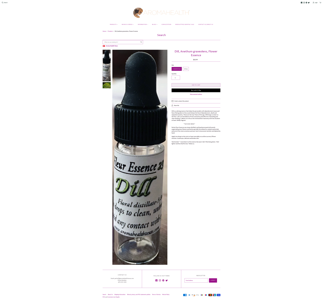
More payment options (196, 94)
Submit (213, 280)
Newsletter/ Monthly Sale (184, 24)
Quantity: (174, 73)
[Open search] (2, 2)
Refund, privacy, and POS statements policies (138, 294)
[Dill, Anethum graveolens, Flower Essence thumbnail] (107, 65)
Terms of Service (156, 294)
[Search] (141, 42)
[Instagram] (304, 2)
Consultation (166, 24)
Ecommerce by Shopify (113, 297)
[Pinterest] (306, 2)
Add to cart (196, 85)
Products (110, 31)
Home (104, 31)
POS (104, 297)
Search (5, 2)
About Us (110, 294)
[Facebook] (301, 2)
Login (316, 2)
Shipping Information (119, 294)
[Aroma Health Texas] (161, 13)
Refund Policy (165, 294)
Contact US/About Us (205, 24)
